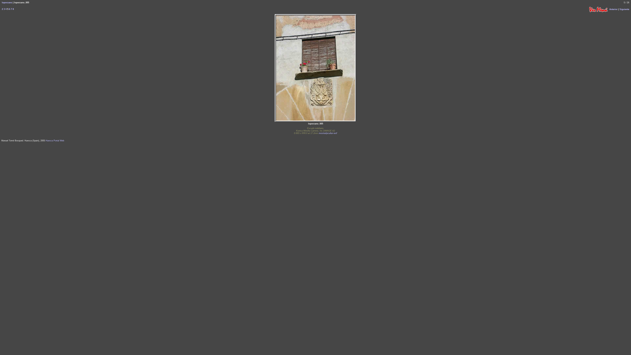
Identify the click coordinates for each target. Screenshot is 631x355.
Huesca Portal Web (55, 140)
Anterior (613, 9)
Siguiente (624, 9)
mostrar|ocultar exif (328, 133)
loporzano (7, 2)
